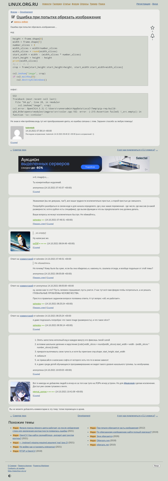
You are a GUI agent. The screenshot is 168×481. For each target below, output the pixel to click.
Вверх (156, 466)
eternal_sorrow (40, 392)
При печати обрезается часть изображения (117, 428)
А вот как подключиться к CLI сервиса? (136, 150)
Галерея (57, 4)
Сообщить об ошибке (16, 468)
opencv (17, 22)
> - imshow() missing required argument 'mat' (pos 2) (43, 442)
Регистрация (143, 4)
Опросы (84, 4)
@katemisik (129, 383)
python (25, 22)
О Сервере (12, 466)
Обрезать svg (103, 440)
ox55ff (35, 243)
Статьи (66, 4)
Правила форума (25, 466)
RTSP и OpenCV (27, 451)
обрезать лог (103, 445)
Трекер (93, 4)
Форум (75, 4)
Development (26, 12)
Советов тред (19, 150)
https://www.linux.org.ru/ (17, 471)
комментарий (26, 259)
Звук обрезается (105, 436)
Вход (155, 4)
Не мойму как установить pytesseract (37, 447)
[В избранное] (152, 27)
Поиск (101, 4)
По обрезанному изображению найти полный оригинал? (124, 432)
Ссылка (14, 143)
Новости (46, 4)
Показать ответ (39, 224)
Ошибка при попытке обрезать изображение (59, 16)
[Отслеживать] (152, 35)
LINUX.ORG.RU (23, 4)
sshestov (37, 220)
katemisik (30, 128)
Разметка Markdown (41, 466)
